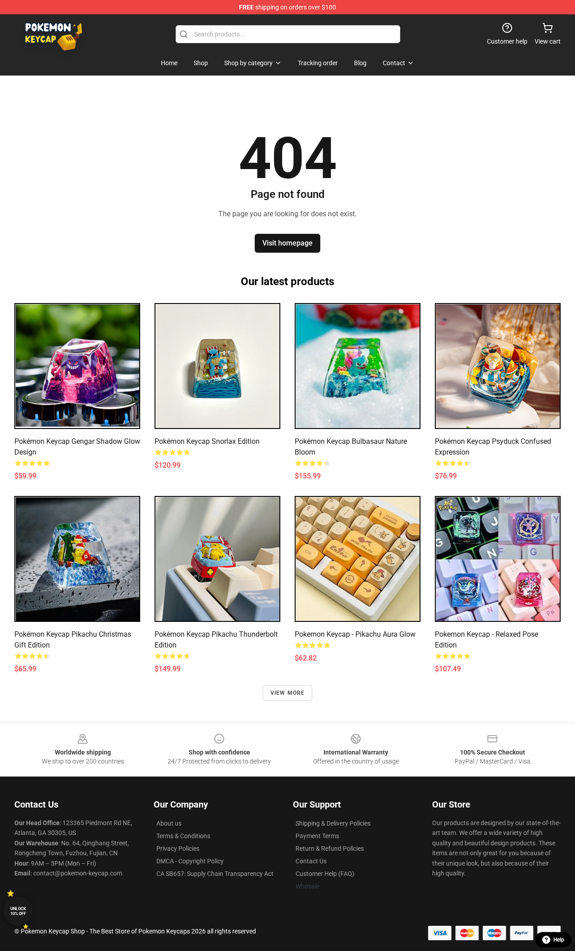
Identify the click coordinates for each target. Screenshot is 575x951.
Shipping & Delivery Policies (333, 823)
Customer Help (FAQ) (325, 873)
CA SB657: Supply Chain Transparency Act (215, 873)
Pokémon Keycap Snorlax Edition (207, 441)
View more (287, 693)
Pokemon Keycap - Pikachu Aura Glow (355, 634)
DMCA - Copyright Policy (190, 861)
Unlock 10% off (18, 911)
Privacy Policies (177, 848)
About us (168, 823)
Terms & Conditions (183, 835)
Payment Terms (317, 835)
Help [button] (558, 940)
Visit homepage (287, 243)
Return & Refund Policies (330, 848)
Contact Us (311, 861)
